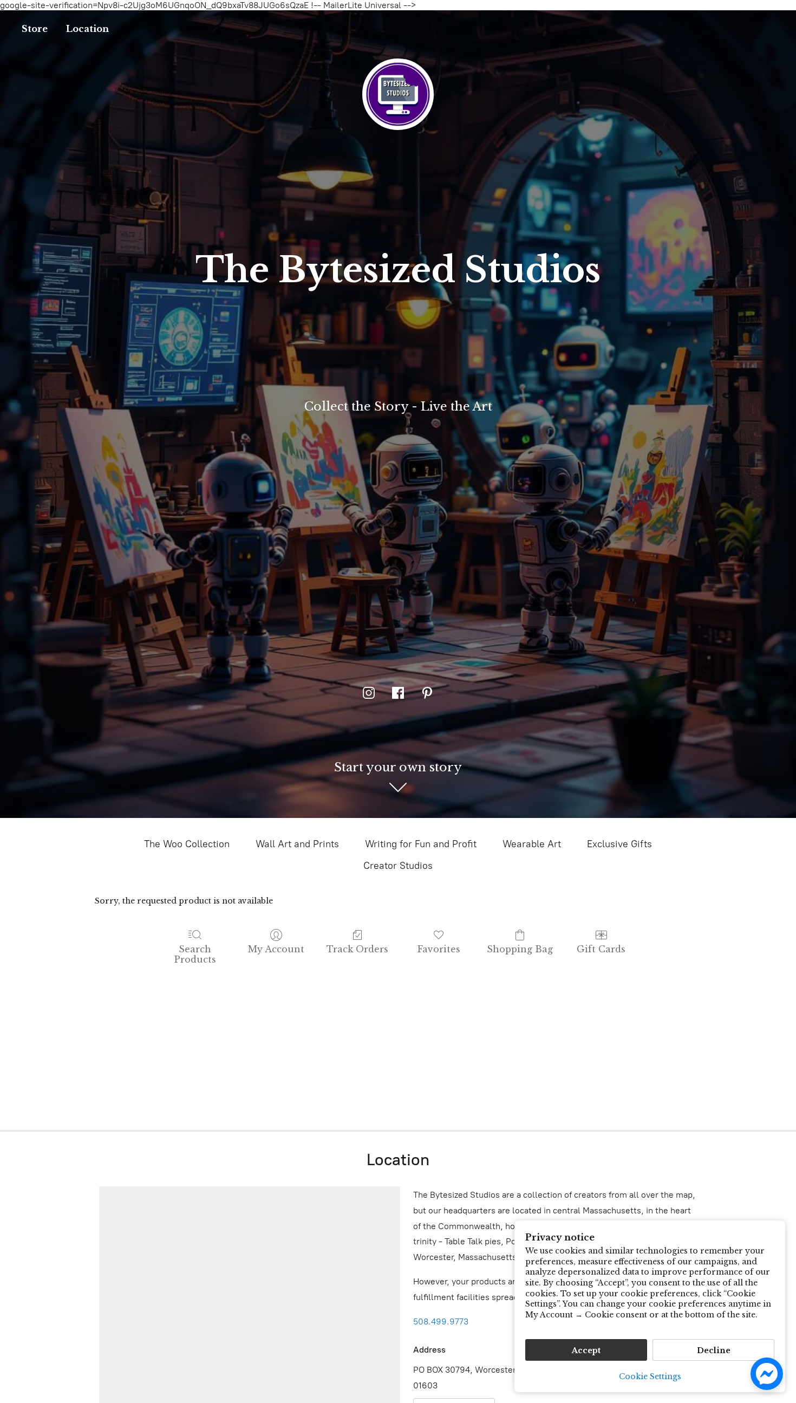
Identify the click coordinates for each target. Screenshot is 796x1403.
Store (35, 28)
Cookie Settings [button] (650, 1376)
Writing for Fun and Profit (421, 844)
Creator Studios (398, 866)
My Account (276, 949)
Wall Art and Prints (297, 844)
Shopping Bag (520, 949)
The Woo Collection (187, 844)
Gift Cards (601, 949)
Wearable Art (532, 844)
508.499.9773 (440, 1321)
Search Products (195, 954)
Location (87, 28)
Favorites (438, 949)
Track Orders (357, 949)
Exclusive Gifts (619, 844)
